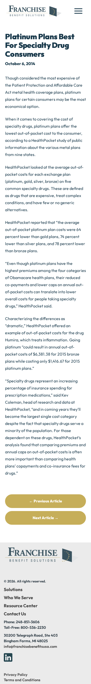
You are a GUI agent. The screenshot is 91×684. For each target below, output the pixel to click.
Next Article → (45, 517)
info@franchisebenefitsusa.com (30, 646)
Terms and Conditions (22, 679)
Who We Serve (18, 597)
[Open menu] (79, 10)
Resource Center (21, 606)
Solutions (13, 589)
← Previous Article (45, 501)
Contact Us (15, 614)
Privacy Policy (16, 674)
